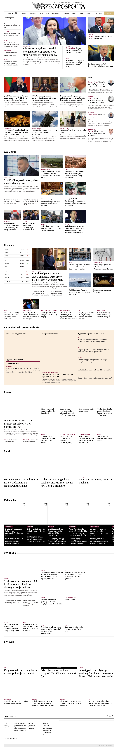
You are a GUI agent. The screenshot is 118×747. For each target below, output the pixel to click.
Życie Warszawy (47, 734)
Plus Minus (66, 13)
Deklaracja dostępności (20, 730)
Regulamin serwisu (19, 727)
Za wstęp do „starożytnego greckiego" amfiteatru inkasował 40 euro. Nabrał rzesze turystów (96, 673)
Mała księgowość (47, 728)
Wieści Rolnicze (47, 732)
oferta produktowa (30, 741)
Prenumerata (32, 727)
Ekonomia (33, 13)
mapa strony (7, 741)
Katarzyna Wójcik (17, 365)
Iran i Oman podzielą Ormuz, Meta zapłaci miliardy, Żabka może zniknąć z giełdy (55, 532)
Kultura (74, 13)
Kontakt (6, 725)
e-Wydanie (99, 13)
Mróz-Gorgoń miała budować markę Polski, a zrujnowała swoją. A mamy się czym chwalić (78, 532)
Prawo (41, 13)
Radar (81, 13)
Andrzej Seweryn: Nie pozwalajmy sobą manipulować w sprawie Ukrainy (99, 532)
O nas (5, 723)
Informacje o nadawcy (20, 728)
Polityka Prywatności (19, 723)
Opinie (90, 77)
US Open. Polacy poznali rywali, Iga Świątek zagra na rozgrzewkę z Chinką (21, 482)
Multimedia (10, 500)
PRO (47, 13)
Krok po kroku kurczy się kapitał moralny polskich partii (36, 531)
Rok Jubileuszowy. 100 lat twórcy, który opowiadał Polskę (16, 702)
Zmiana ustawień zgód (20, 725)
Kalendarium (18, 741)
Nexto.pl (45, 727)
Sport (88, 13)
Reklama (31, 723)
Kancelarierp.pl (47, 730)
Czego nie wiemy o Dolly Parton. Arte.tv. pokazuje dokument (21, 672)
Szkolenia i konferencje (10, 738)
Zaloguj (109, 13)
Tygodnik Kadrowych (14, 360)
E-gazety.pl (46, 725)
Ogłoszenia (32, 725)
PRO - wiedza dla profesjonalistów (21, 327)
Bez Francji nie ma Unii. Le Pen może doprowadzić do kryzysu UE (14, 532)
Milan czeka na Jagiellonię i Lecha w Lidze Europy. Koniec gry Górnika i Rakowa (57, 482)
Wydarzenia (23, 13)
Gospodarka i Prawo (50, 334)
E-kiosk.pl (45, 723)
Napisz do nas (8, 727)
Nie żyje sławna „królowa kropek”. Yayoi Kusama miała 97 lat (58, 673)
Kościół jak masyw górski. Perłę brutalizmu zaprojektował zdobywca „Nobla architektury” (43, 703)
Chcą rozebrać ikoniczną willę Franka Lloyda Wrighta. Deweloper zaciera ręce (72, 703)
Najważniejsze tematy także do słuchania (95, 481)
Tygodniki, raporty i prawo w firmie (91, 334)
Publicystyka (55, 13)
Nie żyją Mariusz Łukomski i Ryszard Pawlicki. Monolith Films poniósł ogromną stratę (100, 703)
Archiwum (31, 728)
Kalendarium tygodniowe (16, 334)
